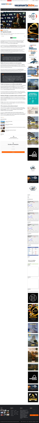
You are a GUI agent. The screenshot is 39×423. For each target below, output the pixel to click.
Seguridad (12, 414)
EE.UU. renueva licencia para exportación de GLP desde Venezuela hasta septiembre (15, 127)
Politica (17, 414)
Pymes (14, 414)
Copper (28, 254)
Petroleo (8, 9)
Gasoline (29, 250)
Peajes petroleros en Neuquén (9, 124)
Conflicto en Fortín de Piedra (8, 121)
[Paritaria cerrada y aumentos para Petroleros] (3, 131)
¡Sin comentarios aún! (13, 137)
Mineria (15, 9)
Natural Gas (29, 249)
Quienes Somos (30, 421)
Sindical (17, 9)
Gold (28, 252)
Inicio (1, 9)
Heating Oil (29, 251)
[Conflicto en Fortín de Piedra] (3, 122)
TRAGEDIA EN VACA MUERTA (15, 0)
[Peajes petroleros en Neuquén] (3, 125)
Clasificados (34, 421)
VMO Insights (12, 415)
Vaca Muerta (5, 9)
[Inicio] (6, 4)
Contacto (37, 421)
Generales (11, 9)
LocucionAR (17, 421)
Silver (28, 253)
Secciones (20, 9)
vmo (3, 117)
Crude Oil (29, 248)
